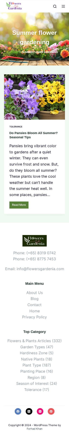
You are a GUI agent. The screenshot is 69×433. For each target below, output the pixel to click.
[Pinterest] (51, 411)
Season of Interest (32, 383)
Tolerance (15, 126)
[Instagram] (40, 411)
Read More (20, 205)
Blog (35, 298)
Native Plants (32, 359)
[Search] (54, 6)
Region (34, 377)
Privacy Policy (34, 317)
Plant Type (31, 365)
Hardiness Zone (33, 353)
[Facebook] (18, 411)
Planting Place (32, 371)
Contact (34, 305)
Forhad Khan (34, 428)
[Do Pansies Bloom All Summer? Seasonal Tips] (34, 97)
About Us (34, 292)
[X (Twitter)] (29, 411)
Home (34, 311)
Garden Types (32, 347)
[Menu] (63, 6)
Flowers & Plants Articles (29, 341)
